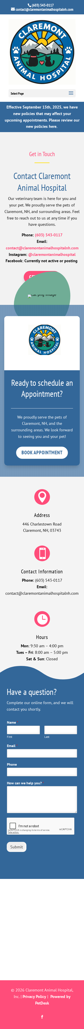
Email (12, 745)
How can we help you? (25, 783)
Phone (12, 764)
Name (12, 722)
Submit (16, 846)
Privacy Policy (34, 996)
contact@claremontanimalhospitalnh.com (42, 248)
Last (46, 737)
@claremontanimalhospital (51, 254)
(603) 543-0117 (43, 5)
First (9, 737)
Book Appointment (42, 452)
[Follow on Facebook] (42, 1016)
